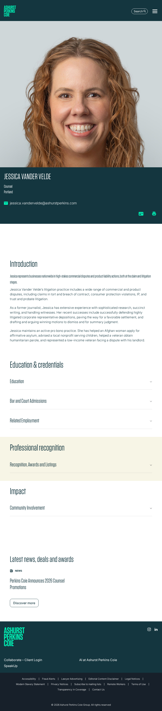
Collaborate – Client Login (23, 660)
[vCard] (141, 215)
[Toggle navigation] (155, 11)
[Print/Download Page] (154, 214)
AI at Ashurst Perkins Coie (98, 660)
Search (138, 11)
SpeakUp (11, 666)
